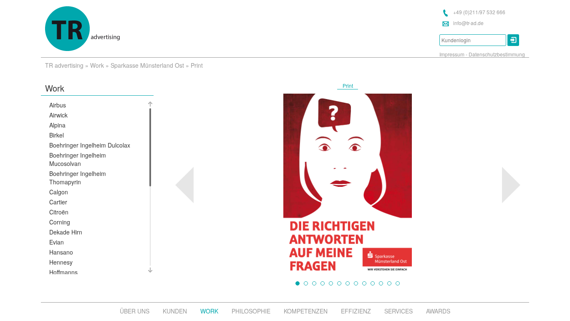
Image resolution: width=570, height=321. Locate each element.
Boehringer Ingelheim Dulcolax (89, 145)
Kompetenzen (306, 311)
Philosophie (251, 311)
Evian (56, 242)
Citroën (58, 212)
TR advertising (64, 65)
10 (373, 283)
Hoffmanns (63, 272)
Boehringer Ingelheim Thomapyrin (77, 177)
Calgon (58, 192)
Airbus (57, 105)
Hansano (61, 252)
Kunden (175, 311)
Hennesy (61, 262)
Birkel (56, 135)
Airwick (58, 115)
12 (389, 283)
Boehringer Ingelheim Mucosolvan (77, 159)
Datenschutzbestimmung (497, 54)
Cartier (58, 202)
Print (348, 85)
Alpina (57, 125)
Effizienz (356, 311)
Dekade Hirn (65, 232)
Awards (438, 311)
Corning (59, 222)
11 (381, 283)
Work (97, 65)
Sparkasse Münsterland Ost (147, 65)
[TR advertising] (82, 28)
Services (398, 311)
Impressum (451, 54)
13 (398, 283)
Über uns (134, 311)
